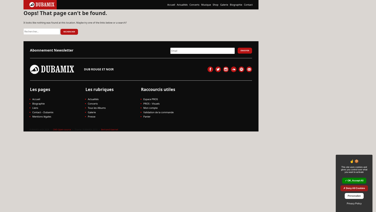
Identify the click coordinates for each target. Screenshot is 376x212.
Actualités (182, 4)
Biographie (236, 4)
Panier (147, 116)
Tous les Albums (97, 108)
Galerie (224, 4)
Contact (248, 4)
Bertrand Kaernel (109, 129)
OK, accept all (355, 180)
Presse (91, 116)
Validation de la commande (158, 112)
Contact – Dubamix (42, 112)
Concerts (194, 4)
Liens (35, 108)
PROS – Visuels (151, 103)
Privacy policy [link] (354, 203)
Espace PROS (150, 99)
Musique (206, 4)
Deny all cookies (355, 188)
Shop (215, 4)
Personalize (354, 196)
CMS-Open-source (62, 129)
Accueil (171, 4)
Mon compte (150, 108)
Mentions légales (41, 116)
